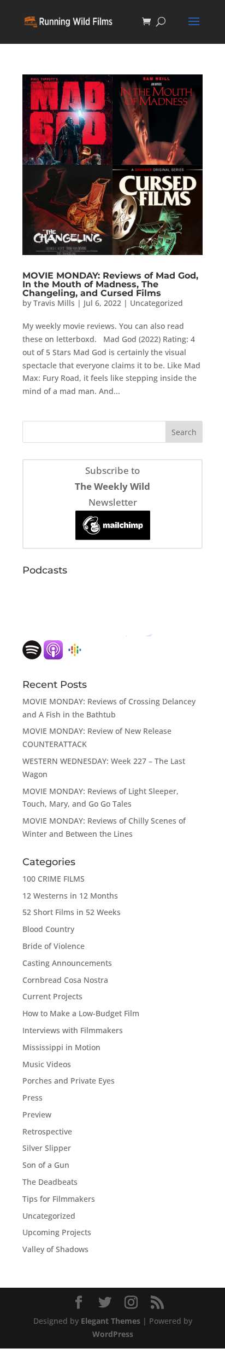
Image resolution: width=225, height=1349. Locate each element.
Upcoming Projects (56, 1232)
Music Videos (46, 1064)
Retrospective (47, 1131)
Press (32, 1097)
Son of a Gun (45, 1165)
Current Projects (52, 996)
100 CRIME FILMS (53, 878)
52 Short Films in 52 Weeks (71, 912)
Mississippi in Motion (61, 1047)
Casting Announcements (67, 963)
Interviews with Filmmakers (72, 1030)
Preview (36, 1114)
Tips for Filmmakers (58, 1199)
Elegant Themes (110, 1321)
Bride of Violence (53, 946)
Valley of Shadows (55, 1249)
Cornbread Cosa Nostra (65, 980)
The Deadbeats (50, 1182)
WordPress (112, 1334)
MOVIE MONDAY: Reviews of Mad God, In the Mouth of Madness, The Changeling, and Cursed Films (110, 284)
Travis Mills (54, 303)
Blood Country (48, 929)
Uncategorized (156, 303)
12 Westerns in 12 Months (70, 895)
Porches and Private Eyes (68, 1080)
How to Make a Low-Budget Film (80, 1013)
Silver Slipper (46, 1148)
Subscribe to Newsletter (112, 486)
